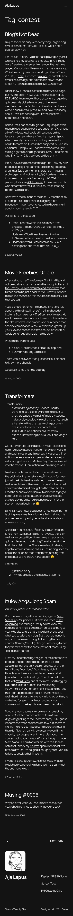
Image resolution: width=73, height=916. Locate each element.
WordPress (23, 681)
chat (21, 76)
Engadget (17, 227)
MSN (31, 665)
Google (9, 665)
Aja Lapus (12, 5)
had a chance (21, 806)
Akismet (34, 746)
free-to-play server (23, 64)
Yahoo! (19, 665)
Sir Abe (16, 510)
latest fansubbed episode (22, 84)
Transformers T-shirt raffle (43, 280)
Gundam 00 (52, 84)
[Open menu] (66, 6)
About (55, 91)
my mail (42, 76)
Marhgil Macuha (32, 753)
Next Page (59, 840)
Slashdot (58, 227)
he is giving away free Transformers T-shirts (36, 512)
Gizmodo (46, 227)
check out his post (54, 359)
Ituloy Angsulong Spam (30, 601)
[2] (34, 528)
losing (15, 280)
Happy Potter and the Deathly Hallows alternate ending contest (36, 286)
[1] (44, 475)
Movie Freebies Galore (29, 272)
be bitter (16, 803)
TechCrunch (32, 227)
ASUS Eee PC (35, 182)
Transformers (19, 396)
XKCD (15, 230)
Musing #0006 (22, 795)
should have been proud (48, 803)
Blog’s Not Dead (22, 34)
